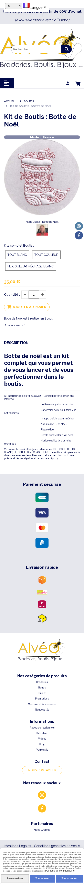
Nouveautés (42, 709)
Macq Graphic (42, 829)
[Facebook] (79, 235)
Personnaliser (15, 878)
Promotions (42, 698)
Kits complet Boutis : (19, 245)
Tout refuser (42, 878)
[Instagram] (79, 226)
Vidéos (42, 738)
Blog (42, 744)
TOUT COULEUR (46, 255)
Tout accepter (69, 878)
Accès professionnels (42, 727)
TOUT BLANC (17, 255)
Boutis (42, 687)
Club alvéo (42, 733)
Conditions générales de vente (57, 846)
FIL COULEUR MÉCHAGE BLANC (31, 266)
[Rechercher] (67, 49)
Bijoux (42, 693)
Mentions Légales (17, 846)
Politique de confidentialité (60, 870)
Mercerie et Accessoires (42, 704)
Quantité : (12, 294)
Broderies (42, 682)
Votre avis (42, 749)
